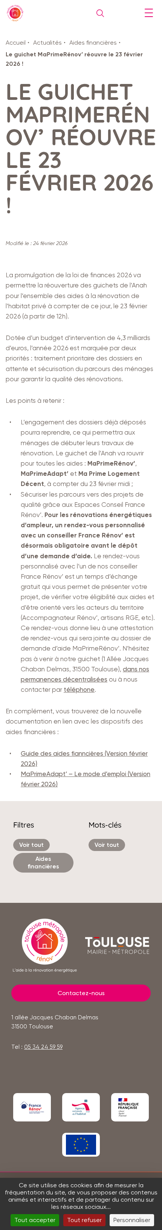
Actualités (47, 42)
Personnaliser (131, 1220)
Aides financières (93, 42)
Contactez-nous (81, 993)
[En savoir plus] (32, 1107)
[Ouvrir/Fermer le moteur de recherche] (98, 13)
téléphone (79, 689)
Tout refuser (84, 1220)
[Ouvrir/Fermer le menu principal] (148, 13)
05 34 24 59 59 (43, 1047)
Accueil (16, 42)
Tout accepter (34, 1220)
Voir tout (31, 844)
